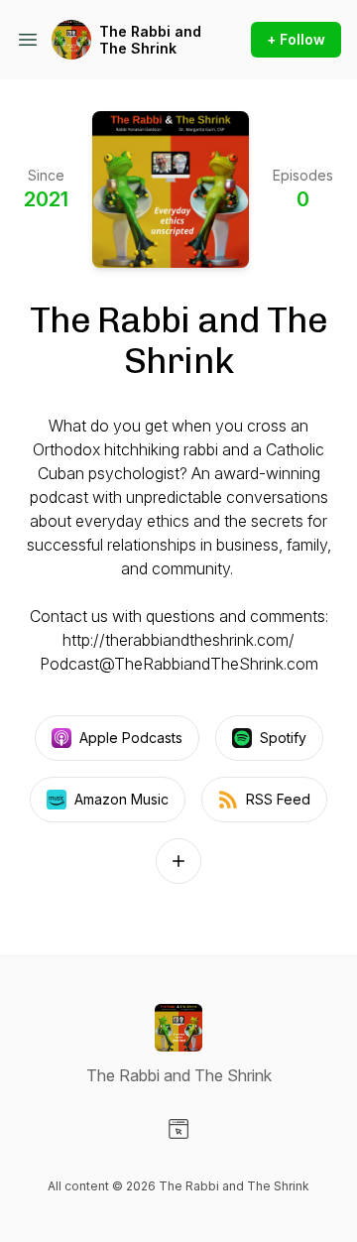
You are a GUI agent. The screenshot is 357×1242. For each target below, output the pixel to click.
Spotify (283, 737)
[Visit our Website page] (178, 1129)
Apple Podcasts (130, 737)
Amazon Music (121, 799)
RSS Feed (278, 799)
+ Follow (296, 39)
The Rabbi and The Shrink (150, 40)
